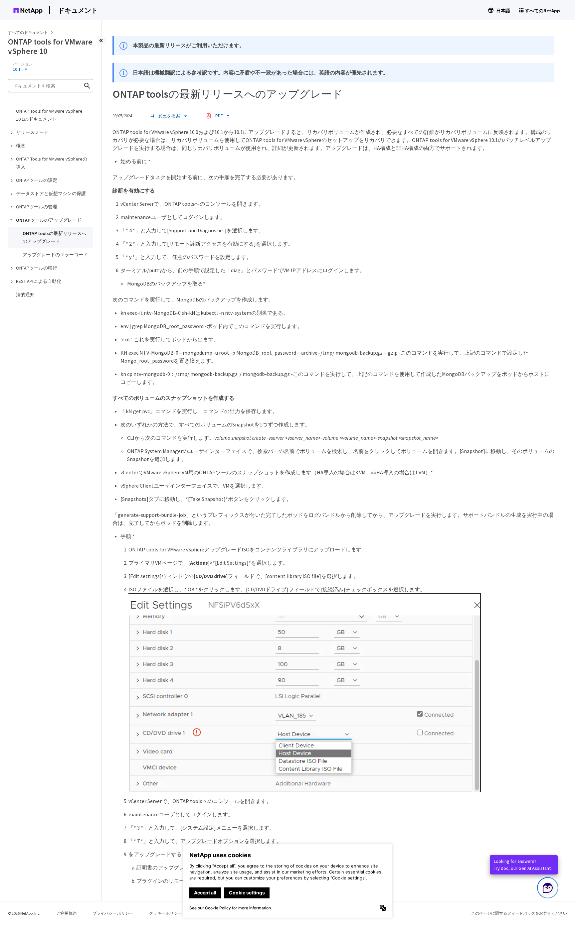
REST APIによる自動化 (38, 281)
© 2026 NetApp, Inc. (24, 913)
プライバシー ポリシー (113, 913)
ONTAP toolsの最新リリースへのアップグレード (54, 237)
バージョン (23, 64)
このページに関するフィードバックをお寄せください (519, 913)
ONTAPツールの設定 (36, 180)
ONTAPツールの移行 (36, 268)
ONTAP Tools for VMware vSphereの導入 (51, 163)
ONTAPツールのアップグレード (49, 220)
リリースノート (32, 132)
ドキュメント (78, 10)
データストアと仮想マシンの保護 (51, 193)
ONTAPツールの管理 (36, 207)
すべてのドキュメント (28, 32)
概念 (20, 146)
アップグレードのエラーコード (55, 255)
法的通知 (25, 294)
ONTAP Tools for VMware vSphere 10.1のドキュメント (49, 115)
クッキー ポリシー (165, 913)
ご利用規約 (67, 913)
